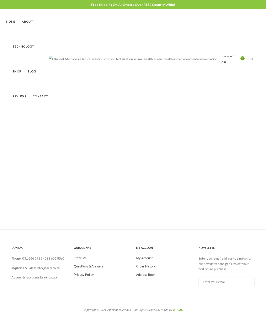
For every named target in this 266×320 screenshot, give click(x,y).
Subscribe (247, 281)
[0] (239, 58)
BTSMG (178, 309)
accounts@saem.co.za (42, 277)
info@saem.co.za (48, 268)
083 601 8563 (55, 258)
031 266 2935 (32, 258)
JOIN (223, 62)
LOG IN (228, 56)
